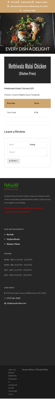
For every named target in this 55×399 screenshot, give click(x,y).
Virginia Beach (26, 2)
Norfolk (14, 2)
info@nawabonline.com (16, 303)
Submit (13, 161)
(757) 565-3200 (29, 10)
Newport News (41, 2)
